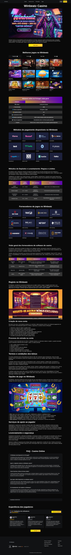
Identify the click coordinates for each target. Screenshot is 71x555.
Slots (55, 56)
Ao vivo (28, 56)
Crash (41, 56)
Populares (14, 56)
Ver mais (35, 530)
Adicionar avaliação (56, 511)
